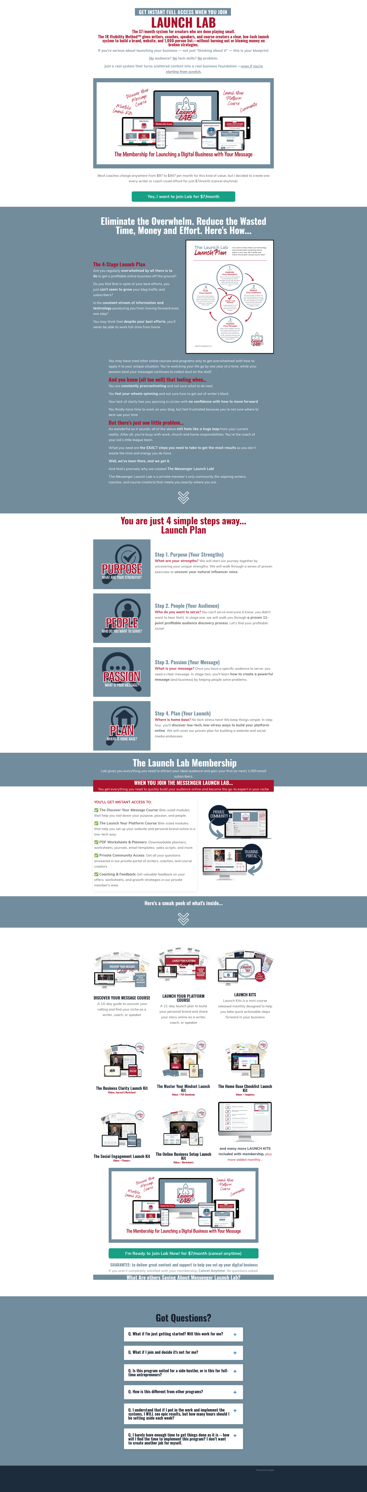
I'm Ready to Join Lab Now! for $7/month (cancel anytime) (183, 1253)
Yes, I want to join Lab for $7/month (183, 196)
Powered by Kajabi (265, 1470)
